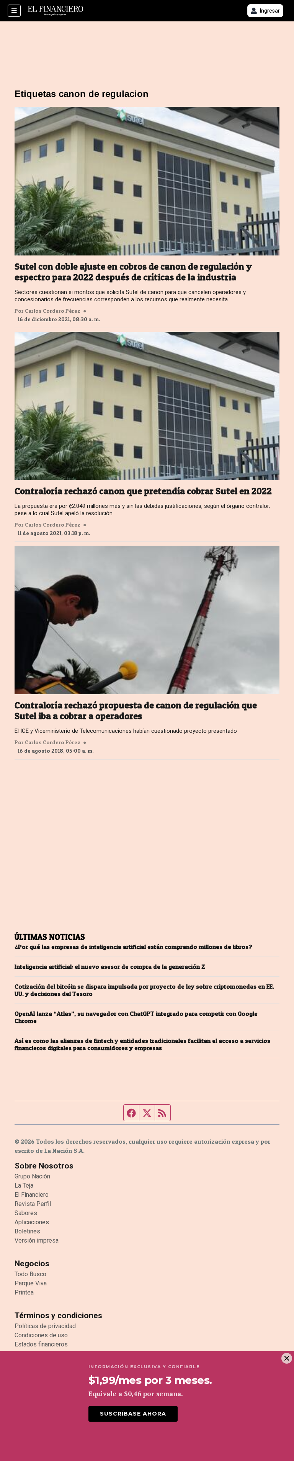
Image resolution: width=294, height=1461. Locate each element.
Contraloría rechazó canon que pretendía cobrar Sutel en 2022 (143, 491)
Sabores (26, 1213)
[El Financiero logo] (55, 10)
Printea (24, 1292)
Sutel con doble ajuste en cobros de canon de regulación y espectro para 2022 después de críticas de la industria (133, 272)
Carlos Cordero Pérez (52, 311)
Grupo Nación (32, 1176)
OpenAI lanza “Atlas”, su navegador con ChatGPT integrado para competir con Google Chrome (136, 1017)
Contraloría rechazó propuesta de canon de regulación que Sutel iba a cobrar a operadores (136, 710)
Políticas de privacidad (45, 1326)
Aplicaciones (32, 1222)
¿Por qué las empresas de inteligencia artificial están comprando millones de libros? (133, 946)
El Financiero (32, 1194)
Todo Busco (30, 1274)
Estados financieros (41, 1344)
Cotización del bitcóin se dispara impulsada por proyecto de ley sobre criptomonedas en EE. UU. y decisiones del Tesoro (144, 990)
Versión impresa (37, 1240)
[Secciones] (14, 11)
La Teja (24, 1185)
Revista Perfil (33, 1203)
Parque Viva (31, 1283)
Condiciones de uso (41, 1335)
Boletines (27, 1231)
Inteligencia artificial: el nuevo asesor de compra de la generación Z (110, 966)
